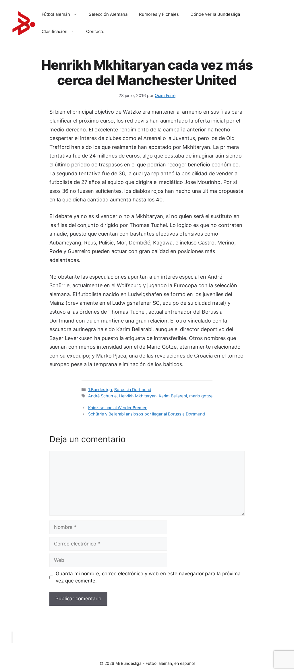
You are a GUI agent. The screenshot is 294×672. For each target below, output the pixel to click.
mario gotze (200, 395)
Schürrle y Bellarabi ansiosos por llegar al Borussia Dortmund (146, 413)
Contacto (95, 31)
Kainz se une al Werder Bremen (117, 407)
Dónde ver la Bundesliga (215, 14)
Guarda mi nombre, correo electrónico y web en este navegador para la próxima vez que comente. (148, 577)
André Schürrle (102, 395)
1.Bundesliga (100, 389)
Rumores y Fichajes (159, 14)
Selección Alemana (108, 14)
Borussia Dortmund (132, 389)
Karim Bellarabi (173, 395)
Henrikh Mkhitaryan (137, 395)
